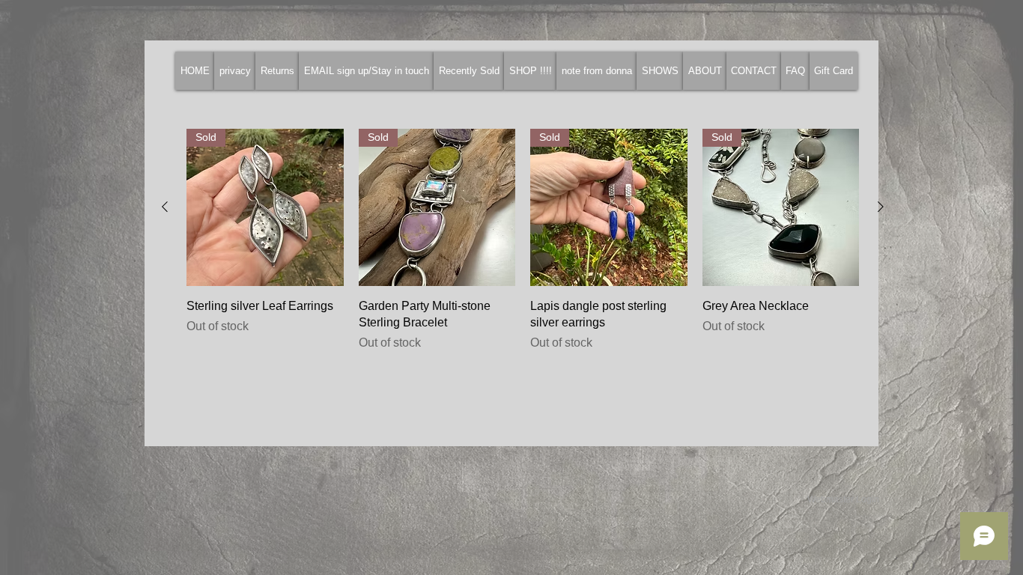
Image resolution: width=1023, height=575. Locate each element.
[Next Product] (881, 207)
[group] (523, 249)
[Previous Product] (165, 207)
